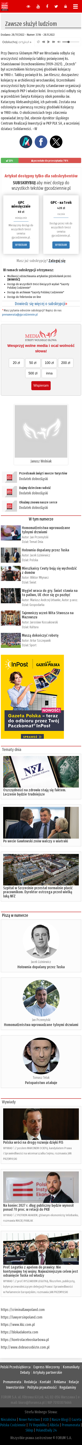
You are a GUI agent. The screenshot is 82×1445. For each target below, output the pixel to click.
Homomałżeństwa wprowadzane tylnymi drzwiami (46, 530)
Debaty (25, 1372)
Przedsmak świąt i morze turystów (43, 473)
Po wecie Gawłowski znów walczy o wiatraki (35, 841)
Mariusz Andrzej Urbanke (45, 600)
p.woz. (74, 600)
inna (49, 373)
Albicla (54, 1425)
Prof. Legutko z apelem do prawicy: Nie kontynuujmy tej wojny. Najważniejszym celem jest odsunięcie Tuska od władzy (40, 1271)
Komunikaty (71, 1367)
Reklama (60, 1382)
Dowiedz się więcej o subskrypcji (41, 303)
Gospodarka (36, 605)
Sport (32, 645)
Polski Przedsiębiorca (15, 1367)
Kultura (33, 627)
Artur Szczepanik (40, 641)
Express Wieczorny (46, 1367)
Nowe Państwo (29, 1419)
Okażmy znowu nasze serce (38, 502)
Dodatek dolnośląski (33, 479)
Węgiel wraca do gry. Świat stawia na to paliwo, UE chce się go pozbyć (50, 592)
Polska (33, 560)
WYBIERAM (21, 245)
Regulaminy (68, 1387)
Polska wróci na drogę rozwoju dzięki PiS (33, 1142)
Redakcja (30, 1382)
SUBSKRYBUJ (24, 183)
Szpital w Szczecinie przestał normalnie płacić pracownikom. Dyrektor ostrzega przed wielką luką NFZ (38, 892)
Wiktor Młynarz (39, 578)
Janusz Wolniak (41, 461)
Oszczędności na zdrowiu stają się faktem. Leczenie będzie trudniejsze (34, 792)
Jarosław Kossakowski (44, 622)
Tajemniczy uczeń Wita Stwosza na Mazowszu (48, 615)
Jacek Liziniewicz (40, 555)
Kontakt (45, 1382)
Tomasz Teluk (41, 1078)
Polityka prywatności (42, 1387)
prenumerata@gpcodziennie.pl (20, 314)
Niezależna (8, 1419)
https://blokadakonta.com (19, 1332)
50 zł (32, 363)
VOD (46, 1419)
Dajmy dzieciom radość (35, 488)
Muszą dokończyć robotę (40, 635)
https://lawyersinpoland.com (21, 1317)
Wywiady (9, 1101)
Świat (32, 582)
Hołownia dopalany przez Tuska (45, 550)
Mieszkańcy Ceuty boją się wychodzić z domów (49, 570)
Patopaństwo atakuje (41, 1082)
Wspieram (41, 385)
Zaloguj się (57, 260)
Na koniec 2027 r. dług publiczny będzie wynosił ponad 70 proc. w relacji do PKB (38, 1207)
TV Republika (38, 1425)
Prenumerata (12, 1382)
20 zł (16, 363)
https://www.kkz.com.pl (18, 1324)
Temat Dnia (36, 542)
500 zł (32, 373)
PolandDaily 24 (46, 1430)
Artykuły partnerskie (47, 1372)
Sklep (29, 1430)
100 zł (49, 363)
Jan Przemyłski (39, 537)
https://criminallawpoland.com (23, 1309)
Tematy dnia (11, 749)
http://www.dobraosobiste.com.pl (25, 1347)
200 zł (65, 363)
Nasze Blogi (60, 1419)
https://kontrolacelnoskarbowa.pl (25, 1339)
